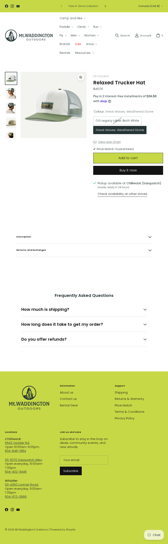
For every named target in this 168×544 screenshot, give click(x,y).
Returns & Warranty (129, 399)
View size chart (109, 142)
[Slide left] (61, 6)
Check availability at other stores (122, 194)
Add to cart (128, 157)
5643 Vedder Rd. (17, 443)
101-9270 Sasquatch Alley (23, 460)
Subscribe (70, 471)
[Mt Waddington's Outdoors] (29, 35)
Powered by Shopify (62, 529)
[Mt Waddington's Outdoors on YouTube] (18, 6)
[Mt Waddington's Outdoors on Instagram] (12, 6)
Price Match (123, 405)
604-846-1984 (15, 451)
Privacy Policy (124, 418)
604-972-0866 (16, 496)
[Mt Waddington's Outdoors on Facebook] (6, 6)
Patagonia (101, 76)
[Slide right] (105, 6)
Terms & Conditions (129, 411)
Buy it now (128, 170)
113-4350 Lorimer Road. (22, 484)
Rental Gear (69, 405)
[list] (53, 105)
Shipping (121, 392)
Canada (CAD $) (149, 6)
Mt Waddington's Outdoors (31, 529)
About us (66, 392)
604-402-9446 (16, 471)
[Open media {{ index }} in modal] (53, 105)
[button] (72, 18)
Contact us (68, 399)
